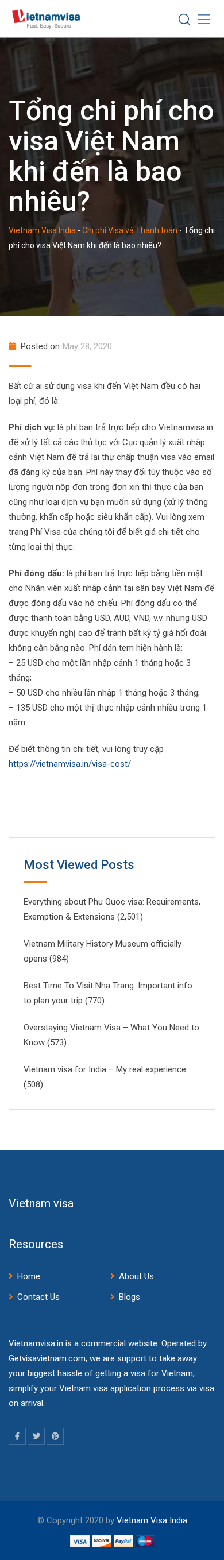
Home (28, 1276)
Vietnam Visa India (152, 1520)
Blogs (129, 1297)
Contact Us (38, 1297)
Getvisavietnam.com (47, 1358)
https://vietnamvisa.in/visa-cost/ (70, 764)
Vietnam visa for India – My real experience (105, 1069)
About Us (136, 1276)
